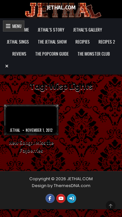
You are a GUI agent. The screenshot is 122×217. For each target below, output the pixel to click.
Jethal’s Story (51, 29)
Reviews (19, 53)
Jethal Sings (18, 41)
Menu (15, 26)
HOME (24, 29)
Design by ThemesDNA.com (61, 186)
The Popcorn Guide (52, 53)
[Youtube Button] (60, 198)
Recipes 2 (107, 41)
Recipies (82, 41)
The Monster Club (93, 53)
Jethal (15, 130)
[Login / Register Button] (71, 198)
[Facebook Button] (50, 198)
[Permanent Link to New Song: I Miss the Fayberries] (31, 119)
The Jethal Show (52, 41)
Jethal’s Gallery (87, 29)
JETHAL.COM (61, 7)
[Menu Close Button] (61, 66)
